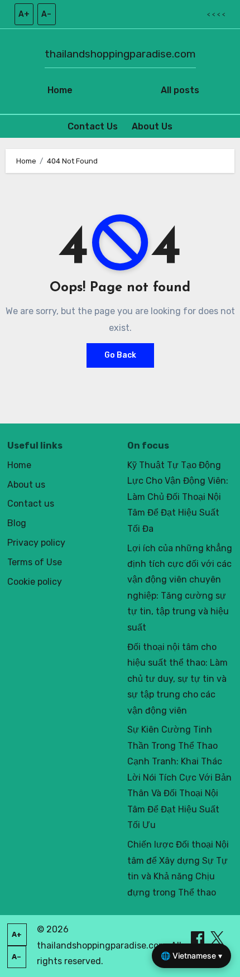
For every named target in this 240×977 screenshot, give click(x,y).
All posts (180, 90)
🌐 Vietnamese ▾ (191, 955)
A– (46, 14)
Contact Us (93, 126)
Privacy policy (36, 542)
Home (60, 90)
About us (26, 484)
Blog (16, 523)
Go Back (120, 355)
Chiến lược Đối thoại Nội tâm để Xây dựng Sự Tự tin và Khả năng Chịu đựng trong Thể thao (178, 868)
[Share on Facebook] (199, 937)
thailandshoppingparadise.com (120, 53)
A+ (24, 14)
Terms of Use (34, 562)
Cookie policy (34, 581)
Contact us (30, 503)
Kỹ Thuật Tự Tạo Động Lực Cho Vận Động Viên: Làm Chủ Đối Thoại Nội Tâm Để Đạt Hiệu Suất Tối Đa (177, 497)
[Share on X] (217, 937)
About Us (152, 126)
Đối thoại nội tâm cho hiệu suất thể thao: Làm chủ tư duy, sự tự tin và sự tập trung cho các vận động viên (177, 679)
